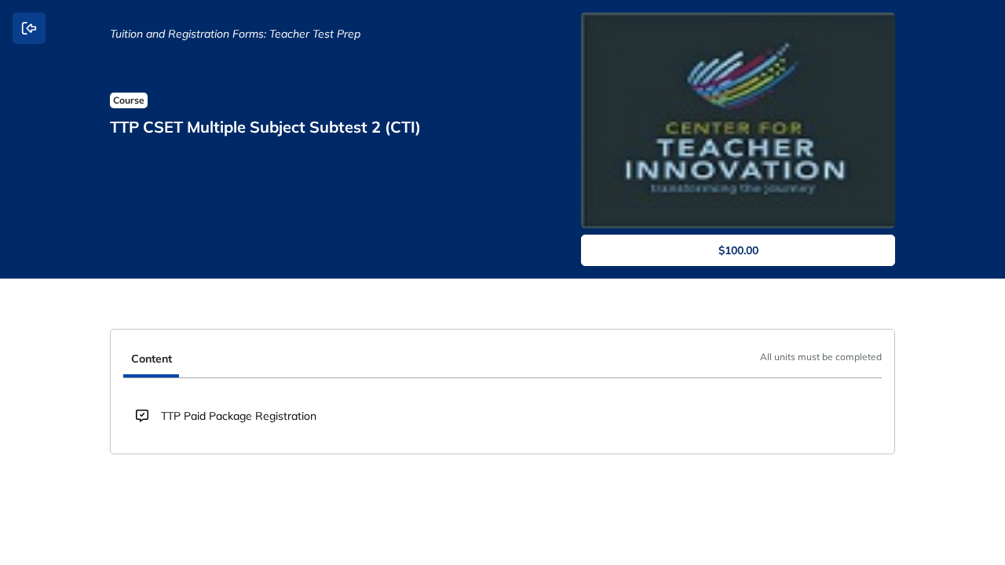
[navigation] (502, 360)
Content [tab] (151, 359)
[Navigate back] (29, 28)
